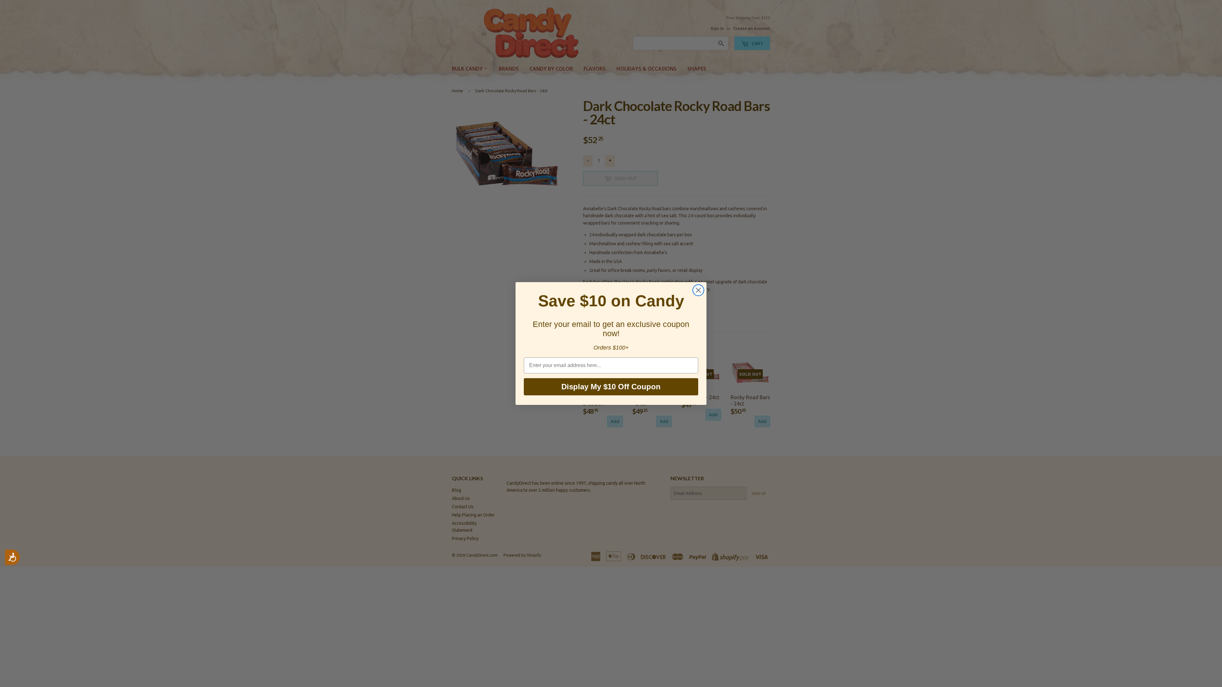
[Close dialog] (698, 290)
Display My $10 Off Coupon (611, 386)
